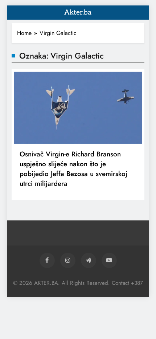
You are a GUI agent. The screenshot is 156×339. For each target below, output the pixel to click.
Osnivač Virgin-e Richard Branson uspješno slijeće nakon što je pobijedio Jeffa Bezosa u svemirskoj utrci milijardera (73, 168)
